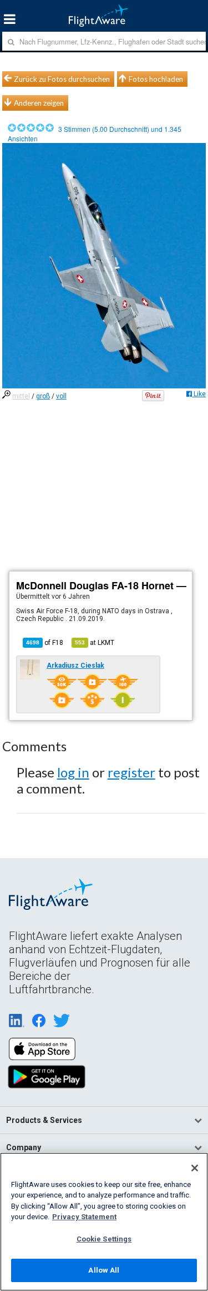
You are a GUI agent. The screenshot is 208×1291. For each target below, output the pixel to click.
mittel (21, 396)
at (94, 643)
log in (73, 772)
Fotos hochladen (156, 79)
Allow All (103, 1270)
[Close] (194, 1168)
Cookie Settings (104, 1239)
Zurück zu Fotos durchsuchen (62, 79)
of (44, 643)
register (131, 772)
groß (43, 396)
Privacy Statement (84, 1217)
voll (61, 396)
